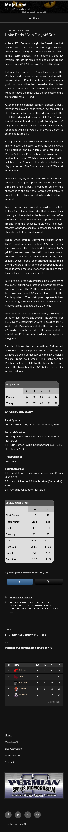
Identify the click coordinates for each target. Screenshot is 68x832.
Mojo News (11, 741)
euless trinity (40, 602)
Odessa (23, 670)
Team (16, 665)
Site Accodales (13, 748)
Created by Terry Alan (16, 824)
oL (45, 665)
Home (8, 735)
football (16, 605)
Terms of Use (12, 755)
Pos (8, 665)
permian (43, 608)
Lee (21, 676)
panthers (28, 608)
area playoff (19, 602)
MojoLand (16, 4)
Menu (36, 18)
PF (52, 665)
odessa (15, 608)
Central (22, 688)
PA (59, 665)
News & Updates (21, 597)
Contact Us (11, 762)
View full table (54, 702)
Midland (23, 694)
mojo (47, 605)
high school (34, 605)
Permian (23, 682)
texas (54, 608)
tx (11, 611)
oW (37, 665)
